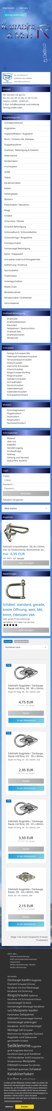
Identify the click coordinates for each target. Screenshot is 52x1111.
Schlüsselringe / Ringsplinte (18, 237)
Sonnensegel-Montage (20, 1006)
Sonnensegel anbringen (22, 1022)
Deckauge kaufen (19, 980)
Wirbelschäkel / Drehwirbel (18, 297)
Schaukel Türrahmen (29, 1065)
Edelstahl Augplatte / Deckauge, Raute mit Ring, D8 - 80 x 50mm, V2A (26, 688)
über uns (11, 441)
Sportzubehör (11, 270)
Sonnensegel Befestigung (17, 248)
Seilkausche (31, 1037)
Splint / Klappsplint (13, 253)
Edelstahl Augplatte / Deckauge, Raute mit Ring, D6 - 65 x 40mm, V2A (26, 824)
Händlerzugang (15, 447)
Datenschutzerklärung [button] (13, 1101)
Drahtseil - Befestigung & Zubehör (21, 150)
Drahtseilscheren (15, 334)
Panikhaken (13, 1014)
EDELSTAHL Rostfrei (17, 460)
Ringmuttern (13, 419)
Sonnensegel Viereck (30, 1018)
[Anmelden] (45, 49)
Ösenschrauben (15, 369)
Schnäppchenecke (13, 122)
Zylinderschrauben (16, 378)
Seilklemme (19, 1045)
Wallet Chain (10, 286)
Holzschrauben (14, 362)
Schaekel (35, 1069)
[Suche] (45, 45)
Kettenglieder (11, 193)
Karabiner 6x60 (22, 1057)
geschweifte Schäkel (17, 1040)
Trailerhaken (10, 275)
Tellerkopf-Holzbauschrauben (22, 356)
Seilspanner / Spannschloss (21, 328)
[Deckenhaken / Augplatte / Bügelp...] (26, 672)
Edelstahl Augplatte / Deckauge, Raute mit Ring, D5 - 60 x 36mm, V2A (26, 756)
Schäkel (8, 215)
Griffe (7, 172)
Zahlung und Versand (18, 457)
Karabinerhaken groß (18, 1053)
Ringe (7, 210)
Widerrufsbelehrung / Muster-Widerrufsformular (23, 965)
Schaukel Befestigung (15, 226)
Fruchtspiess (10, 166)
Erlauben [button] (24, 1107)
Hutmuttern (13, 416)
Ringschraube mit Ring (18, 372)
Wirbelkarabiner (12, 292)
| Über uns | (23, 8)
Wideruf (11, 438)
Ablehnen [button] (9, 1107)
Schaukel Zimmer (26, 984)
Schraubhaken (14, 382)
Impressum (8, 8)
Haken (7, 177)
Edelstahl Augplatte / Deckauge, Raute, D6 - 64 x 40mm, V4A (26, 891)
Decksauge (33, 987)
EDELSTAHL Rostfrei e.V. (22, 82)
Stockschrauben (15, 385)
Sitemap (11, 454)
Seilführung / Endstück (15, 264)
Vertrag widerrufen (14, 14)
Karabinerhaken (12, 182)
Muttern (8, 199)
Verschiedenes (11, 303)
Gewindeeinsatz (15, 388)
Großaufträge (14, 451)
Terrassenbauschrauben (19, 359)
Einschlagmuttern (16, 410)
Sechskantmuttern (16, 423)
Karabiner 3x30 (16, 1026)
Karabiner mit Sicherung (19, 991)
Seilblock (33, 995)
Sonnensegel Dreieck (19, 1002)
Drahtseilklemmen (16, 321)
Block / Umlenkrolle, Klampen (19, 139)
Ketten (7, 188)
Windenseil (12, 337)
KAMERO (11, 444)
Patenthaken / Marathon (16, 204)
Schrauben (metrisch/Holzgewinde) (22, 259)
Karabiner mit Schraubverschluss (24, 999)
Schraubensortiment (17, 394)
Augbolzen (27, 1079)
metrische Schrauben (18, 366)
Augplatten (9, 128)
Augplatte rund (15, 1037)
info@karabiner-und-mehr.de (24, 104)
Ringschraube (17, 995)
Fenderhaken (11, 161)
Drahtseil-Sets (14, 331)
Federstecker (10, 155)
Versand (20, 558)
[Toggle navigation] (5, 68)
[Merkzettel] (45, 56)
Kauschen (12, 325)
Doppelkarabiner (12, 144)
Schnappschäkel (12, 243)
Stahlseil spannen (18, 1069)
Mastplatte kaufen (25, 1010)
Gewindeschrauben (17, 391)
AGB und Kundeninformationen (23, 959)
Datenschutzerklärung (19, 956)
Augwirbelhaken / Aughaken (18, 133)
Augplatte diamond (23, 1050)
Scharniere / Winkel (14, 221)
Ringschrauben (14, 375)
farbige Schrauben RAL (18, 353)
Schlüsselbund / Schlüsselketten (20, 232)
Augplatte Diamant (32, 1033)
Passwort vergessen (13, 499)
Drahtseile (12, 318)
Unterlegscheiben (13, 281)
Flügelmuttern (14, 413)
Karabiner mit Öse (16, 987)
